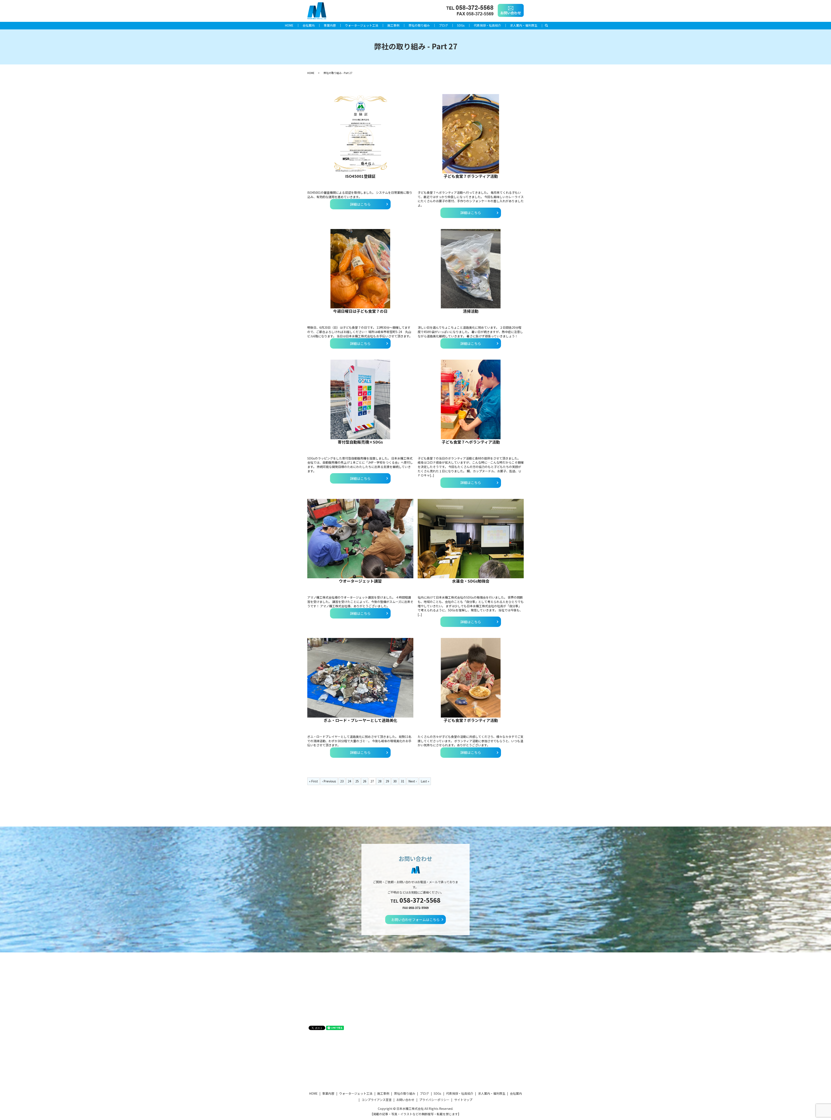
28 (380, 781)
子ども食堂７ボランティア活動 (471, 176)
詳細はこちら (360, 204)
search (548, 25)
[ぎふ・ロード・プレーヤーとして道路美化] (360, 678)
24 (349, 781)
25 (357, 781)
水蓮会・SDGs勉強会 (470, 581)
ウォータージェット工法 (361, 25)
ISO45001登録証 (360, 176)
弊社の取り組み (419, 25)
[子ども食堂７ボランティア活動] (471, 134)
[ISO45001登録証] (360, 134)
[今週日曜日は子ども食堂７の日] (360, 269)
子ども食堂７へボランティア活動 (471, 442)
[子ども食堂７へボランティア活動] (471, 399)
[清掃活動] (471, 269)
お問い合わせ (405, 1100)
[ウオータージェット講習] (360, 538)
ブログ (443, 25)
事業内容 (330, 25)
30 (395, 781)
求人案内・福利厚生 (523, 25)
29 (387, 781)
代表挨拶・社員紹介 (487, 25)
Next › (412, 781)
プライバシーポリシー (434, 1100)
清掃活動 (470, 311)
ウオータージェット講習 (360, 581)
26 (364, 781)
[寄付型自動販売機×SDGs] (360, 399)
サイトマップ (463, 1100)
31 (402, 781)
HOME (289, 25)
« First (313, 781)
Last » (425, 781)
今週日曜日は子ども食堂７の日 (360, 311)
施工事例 (393, 25)
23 (342, 781)
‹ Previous (329, 781)
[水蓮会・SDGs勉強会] (471, 538)
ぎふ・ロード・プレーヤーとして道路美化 (360, 720)
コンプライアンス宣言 (377, 1100)
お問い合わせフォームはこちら (415, 919)
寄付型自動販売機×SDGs (360, 442)
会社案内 (309, 25)
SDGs (461, 25)
